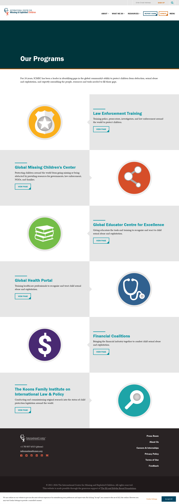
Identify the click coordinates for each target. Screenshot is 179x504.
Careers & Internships (148, 447)
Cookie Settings (151, 499)
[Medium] (47, 455)
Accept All (168, 499)
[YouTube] (42, 455)
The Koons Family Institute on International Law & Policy (42, 391)
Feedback (154, 465)
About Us (154, 441)
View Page (101, 129)
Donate (163, 13)
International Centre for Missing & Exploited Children (20, 12)
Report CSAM (150, 13)
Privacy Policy (152, 453)
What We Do (117, 13)
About (104, 13)
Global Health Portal (33, 280)
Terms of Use (152, 459)
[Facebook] (21, 455)
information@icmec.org (31, 451)
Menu (172, 13)
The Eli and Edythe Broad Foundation (118, 488)
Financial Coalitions (111, 336)
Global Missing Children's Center (45, 167)
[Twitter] (26, 455)
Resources (133, 13)
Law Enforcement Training (117, 113)
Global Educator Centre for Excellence (128, 224)
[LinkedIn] (37, 455)
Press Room (153, 435)
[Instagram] (32, 455)
